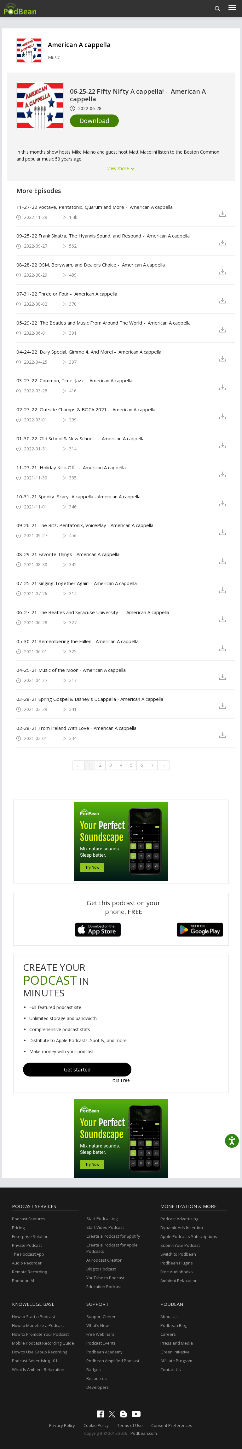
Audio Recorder (27, 1263)
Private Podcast (27, 1245)
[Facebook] (102, 1416)
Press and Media (176, 1343)
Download (94, 120)
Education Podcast (104, 1286)
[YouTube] (138, 1415)
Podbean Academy (104, 1352)
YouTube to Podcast (105, 1278)
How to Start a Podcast (33, 1316)
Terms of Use (130, 1425)
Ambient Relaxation (179, 1280)
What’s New (97, 1325)
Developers (97, 1387)
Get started (77, 1069)
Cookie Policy (96, 1425)
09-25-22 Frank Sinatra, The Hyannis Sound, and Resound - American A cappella (103, 235)
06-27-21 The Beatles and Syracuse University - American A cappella (92, 612)
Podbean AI (23, 1280)
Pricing (18, 1227)
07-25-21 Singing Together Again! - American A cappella (76, 583)
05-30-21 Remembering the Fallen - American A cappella (77, 641)
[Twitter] (113, 1416)
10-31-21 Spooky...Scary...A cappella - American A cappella (78, 496)
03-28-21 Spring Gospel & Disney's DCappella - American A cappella (89, 699)
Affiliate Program (176, 1361)
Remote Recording (29, 1272)
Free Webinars (100, 1334)
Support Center (101, 1316)
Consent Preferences (171, 1425)
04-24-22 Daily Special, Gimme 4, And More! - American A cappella (88, 352)
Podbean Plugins (176, 1263)
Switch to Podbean (178, 1254)
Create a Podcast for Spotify (113, 1236)
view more (118, 168)
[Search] (217, 8)
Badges (93, 1369)
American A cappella (79, 44)
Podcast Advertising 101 (34, 1361)
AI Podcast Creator (104, 1260)
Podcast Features (28, 1219)
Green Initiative (175, 1352)
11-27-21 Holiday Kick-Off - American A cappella (71, 467)
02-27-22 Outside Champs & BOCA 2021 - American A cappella (85, 409)
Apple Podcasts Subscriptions (188, 1236)
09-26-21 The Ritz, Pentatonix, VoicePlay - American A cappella (84, 525)
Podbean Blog (173, 1325)
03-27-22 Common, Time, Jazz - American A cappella (74, 380)
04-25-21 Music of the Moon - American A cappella (71, 670)
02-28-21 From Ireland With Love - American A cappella (76, 728)
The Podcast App (28, 1254)
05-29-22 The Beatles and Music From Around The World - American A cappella (103, 323)
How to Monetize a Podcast (38, 1325)
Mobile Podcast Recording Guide (43, 1343)
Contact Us (170, 1369)
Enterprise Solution (30, 1236)
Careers (168, 1334)
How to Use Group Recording (39, 1352)
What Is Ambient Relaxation (38, 1369)
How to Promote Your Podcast (40, 1334)
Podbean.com (143, 1433)
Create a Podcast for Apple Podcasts (112, 1248)
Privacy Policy (62, 1425)
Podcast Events (101, 1343)
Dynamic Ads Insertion (181, 1227)
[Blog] (125, 1416)
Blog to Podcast (101, 1269)
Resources (96, 1378)
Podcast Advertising (179, 1219)
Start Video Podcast (105, 1227)
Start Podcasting (102, 1218)
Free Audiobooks (176, 1272)
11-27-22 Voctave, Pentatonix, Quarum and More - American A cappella (94, 207)
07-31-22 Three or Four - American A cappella (66, 293)
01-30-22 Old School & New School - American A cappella (80, 438)
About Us (169, 1316)
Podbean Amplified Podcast (112, 1361)
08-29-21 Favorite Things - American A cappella (67, 554)
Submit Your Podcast (180, 1245)
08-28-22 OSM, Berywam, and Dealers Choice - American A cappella (90, 264)
